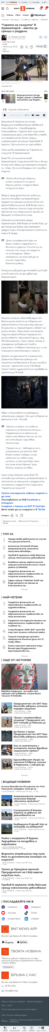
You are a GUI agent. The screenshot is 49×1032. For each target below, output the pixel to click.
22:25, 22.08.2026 (8, 791)
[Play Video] (24, 67)
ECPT (9, 1006)
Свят (18, 15)
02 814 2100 (10, 986)
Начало (5, 20)
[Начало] (2, 15)
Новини (10, 15)
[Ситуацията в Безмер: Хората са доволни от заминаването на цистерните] (6, 814)
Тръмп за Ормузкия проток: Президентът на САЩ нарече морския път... (22, 872)
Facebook (32, 499)
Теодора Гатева (18, 37)
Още (4, 892)
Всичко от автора (16, 39)
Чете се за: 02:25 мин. (37, 818)
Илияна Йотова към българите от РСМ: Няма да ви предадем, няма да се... (23, 787)
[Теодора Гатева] (4, 38)
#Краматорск (9, 521)
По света (25, 20)
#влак (5, 523)
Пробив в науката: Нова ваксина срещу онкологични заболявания (26, 556)
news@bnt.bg (11, 991)
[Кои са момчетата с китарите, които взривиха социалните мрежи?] (6, 750)
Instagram (7, 503)
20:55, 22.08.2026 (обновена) (13, 847)
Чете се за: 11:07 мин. (24, 791)
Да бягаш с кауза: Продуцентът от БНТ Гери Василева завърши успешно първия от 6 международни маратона (31, 734)
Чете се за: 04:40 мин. (36, 829)
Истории (14, 20)
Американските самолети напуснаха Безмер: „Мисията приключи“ (30, 799)
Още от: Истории (17, 660)
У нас (36, 791)
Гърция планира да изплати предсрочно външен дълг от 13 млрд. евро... (26, 639)
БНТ (3, 2)
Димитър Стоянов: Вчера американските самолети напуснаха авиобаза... (23, 548)
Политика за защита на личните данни (19, 1009)
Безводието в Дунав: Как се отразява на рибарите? (30, 825)
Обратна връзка (34, 1002)
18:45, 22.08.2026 (8, 863)
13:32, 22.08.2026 (8, 891)
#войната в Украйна (28, 521)
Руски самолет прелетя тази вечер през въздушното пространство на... (25, 648)
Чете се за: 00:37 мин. (24, 878)
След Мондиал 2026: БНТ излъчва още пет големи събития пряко (26, 630)
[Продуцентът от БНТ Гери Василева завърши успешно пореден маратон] (6, 708)
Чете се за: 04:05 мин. (37, 804)
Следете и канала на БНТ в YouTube (23, 506)
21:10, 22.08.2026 (20, 829)
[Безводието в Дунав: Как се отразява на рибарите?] (6, 828)
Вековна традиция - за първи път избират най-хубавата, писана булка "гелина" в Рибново (21, 693)
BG (45, 2)
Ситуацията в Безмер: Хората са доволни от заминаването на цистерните (28, 813)
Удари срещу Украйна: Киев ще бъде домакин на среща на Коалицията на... (25, 583)
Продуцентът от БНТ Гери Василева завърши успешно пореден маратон (30, 706)
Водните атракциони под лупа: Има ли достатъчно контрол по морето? (23, 856)
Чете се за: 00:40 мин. (11, 849)
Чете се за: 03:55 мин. (24, 891)
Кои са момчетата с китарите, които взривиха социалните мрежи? (31, 748)
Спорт (26, 15)
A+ (41, 37)
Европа (35, 20)
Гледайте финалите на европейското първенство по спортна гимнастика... (25, 574)
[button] (41, 1029)
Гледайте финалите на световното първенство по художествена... (24, 605)
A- (46, 37)
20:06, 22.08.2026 (21, 804)
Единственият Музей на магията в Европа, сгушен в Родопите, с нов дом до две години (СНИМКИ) (30, 762)
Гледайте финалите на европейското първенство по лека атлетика (25, 614)
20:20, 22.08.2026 (21, 818)
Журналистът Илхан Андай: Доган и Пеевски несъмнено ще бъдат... (29, 97)
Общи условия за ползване (13, 1002)
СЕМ (3, 1006)
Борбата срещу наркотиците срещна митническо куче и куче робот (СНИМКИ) (26, 565)
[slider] (15, 115)
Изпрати (8, 967)
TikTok (41, 509)
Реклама (24, 589)
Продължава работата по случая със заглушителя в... (27, 540)
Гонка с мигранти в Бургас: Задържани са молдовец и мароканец (20, 841)
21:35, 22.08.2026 (8, 878)
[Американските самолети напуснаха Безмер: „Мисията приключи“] (6, 800)
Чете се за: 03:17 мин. (24, 863)
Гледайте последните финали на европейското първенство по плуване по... (27, 623)
